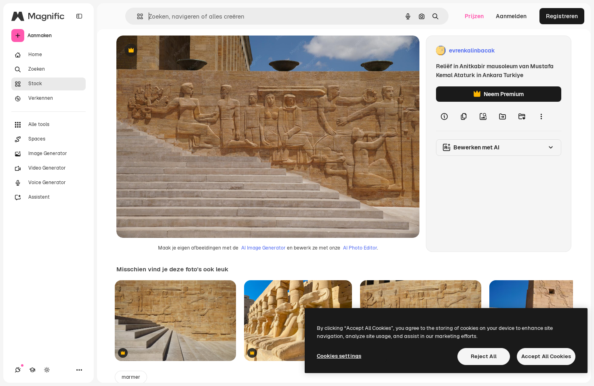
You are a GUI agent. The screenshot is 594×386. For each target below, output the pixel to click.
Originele (169, 51)
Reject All (484, 356)
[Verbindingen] (17, 369)
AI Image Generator (263, 248)
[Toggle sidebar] (79, 16)
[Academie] (32, 369)
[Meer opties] (541, 116)
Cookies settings (339, 355)
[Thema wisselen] (46, 369)
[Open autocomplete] (137, 16)
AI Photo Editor (360, 248)
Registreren (562, 16)
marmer (131, 377)
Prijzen (474, 16)
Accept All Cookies (546, 356)
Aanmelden (511, 16)
